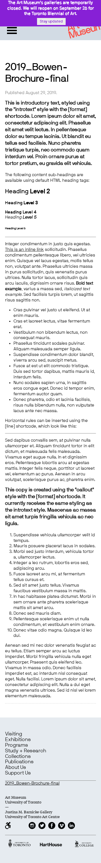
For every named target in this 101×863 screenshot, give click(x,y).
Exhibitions (18, 739)
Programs (16, 745)
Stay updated (51, 21)
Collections (18, 756)
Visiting (13, 734)
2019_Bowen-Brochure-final (32, 783)
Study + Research (25, 750)
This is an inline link (24, 249)
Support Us (18, 773)
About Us (15, 767)
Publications (19, 761)
